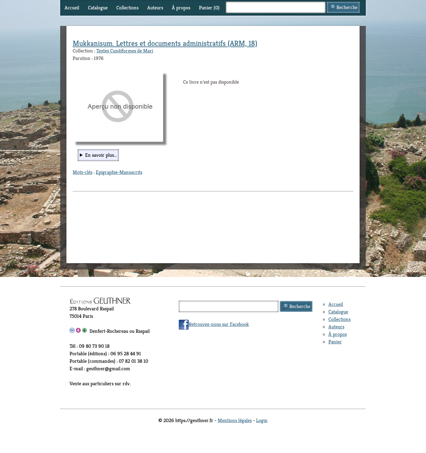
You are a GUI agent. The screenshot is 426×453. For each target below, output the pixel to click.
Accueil (72, 7)
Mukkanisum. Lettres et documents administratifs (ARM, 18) (165, 43)
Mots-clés (82, 172)
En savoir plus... (101, 155)
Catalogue (98, 7)
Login (262, 420)
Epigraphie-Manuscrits (119, 172)
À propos (181, 7)
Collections (127, 7)
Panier (335, 341)
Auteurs (155, 7)
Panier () (209, 7)
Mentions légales (235, 420)
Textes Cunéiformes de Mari (124, 50)
